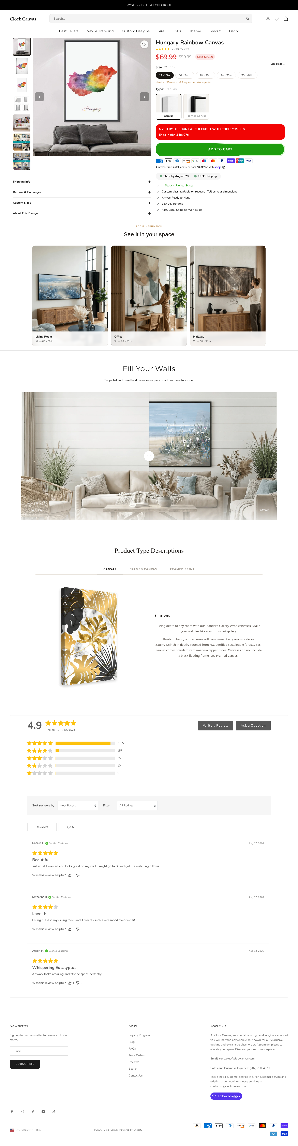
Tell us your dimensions (222, 191)
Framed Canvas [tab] (143, 569)
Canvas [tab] (109, 569)
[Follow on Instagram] (22, 1112)
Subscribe (25, 1064)
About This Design (25, 213)
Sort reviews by (43, 805)
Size (161, 31)
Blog (132, 1042)
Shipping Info (21, 182)
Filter (107, 805)
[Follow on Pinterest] (33, 1112)
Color (177, 31)
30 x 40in (247, 75)
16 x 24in (184, 75)
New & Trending (100, 31)
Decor (234, 31)
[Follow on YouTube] (43, 1112)
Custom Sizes (22, 203)
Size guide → (278, 63)
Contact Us (136, 1076)
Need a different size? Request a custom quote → (185, 82)
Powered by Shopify (130, 1129)
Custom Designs (136, 31)
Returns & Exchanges (27, 192)
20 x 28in (205, 75)
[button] (76, 743)
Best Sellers (69, 31)
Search (133, 1069)
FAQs (132, 1049)
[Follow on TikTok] (54, 1112)
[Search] (248, 18)
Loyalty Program (139, 1035)
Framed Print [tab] (182, 569)
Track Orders (137, 1055)
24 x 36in (226, 75)
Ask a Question (253, 725)
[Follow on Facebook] (12, 1112)
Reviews (134, 1062)
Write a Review (215, 725)
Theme (195, 31)
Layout (215, 31)
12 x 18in (165, 75)
